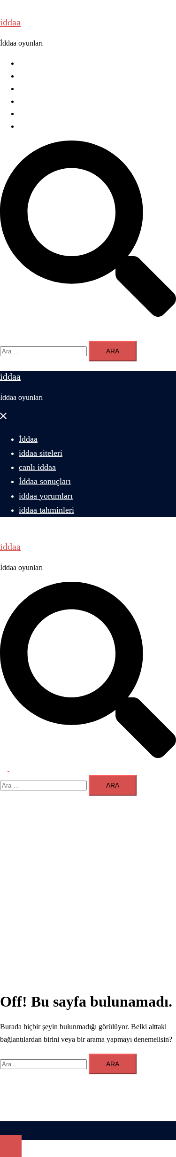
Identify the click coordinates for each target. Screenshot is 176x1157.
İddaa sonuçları (41, 101)
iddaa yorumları (42, 113)
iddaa (10, 22)
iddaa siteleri (37, 76)
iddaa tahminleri (42, 126)
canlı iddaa (35, 89)
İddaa (27, 63)
